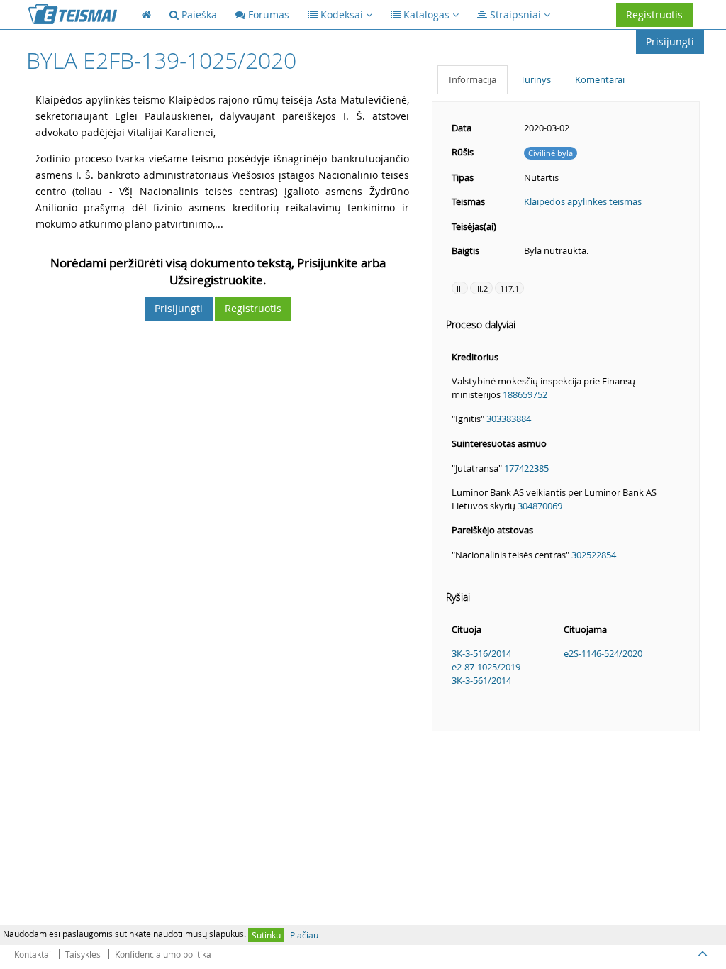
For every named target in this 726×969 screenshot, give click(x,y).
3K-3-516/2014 (481, 653)
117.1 (509, 288)
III (460, 288)
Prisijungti (670, 41)
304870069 (540, 505)
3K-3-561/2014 (481, 680)
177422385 (526, 468)
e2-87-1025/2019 (486, 666)
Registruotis (654, 14)
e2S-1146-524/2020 (603, 653)
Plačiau (304, 935)
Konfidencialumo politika (163, 954)
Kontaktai (32, 954)
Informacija (472, 79)
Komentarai (600, 79)
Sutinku (266, 935)
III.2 (481, 288)
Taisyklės (83, 954)
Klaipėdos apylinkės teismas (583, 201)
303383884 (508, 418)
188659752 (525, 394)
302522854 (593, 554)
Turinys (535, 79)
